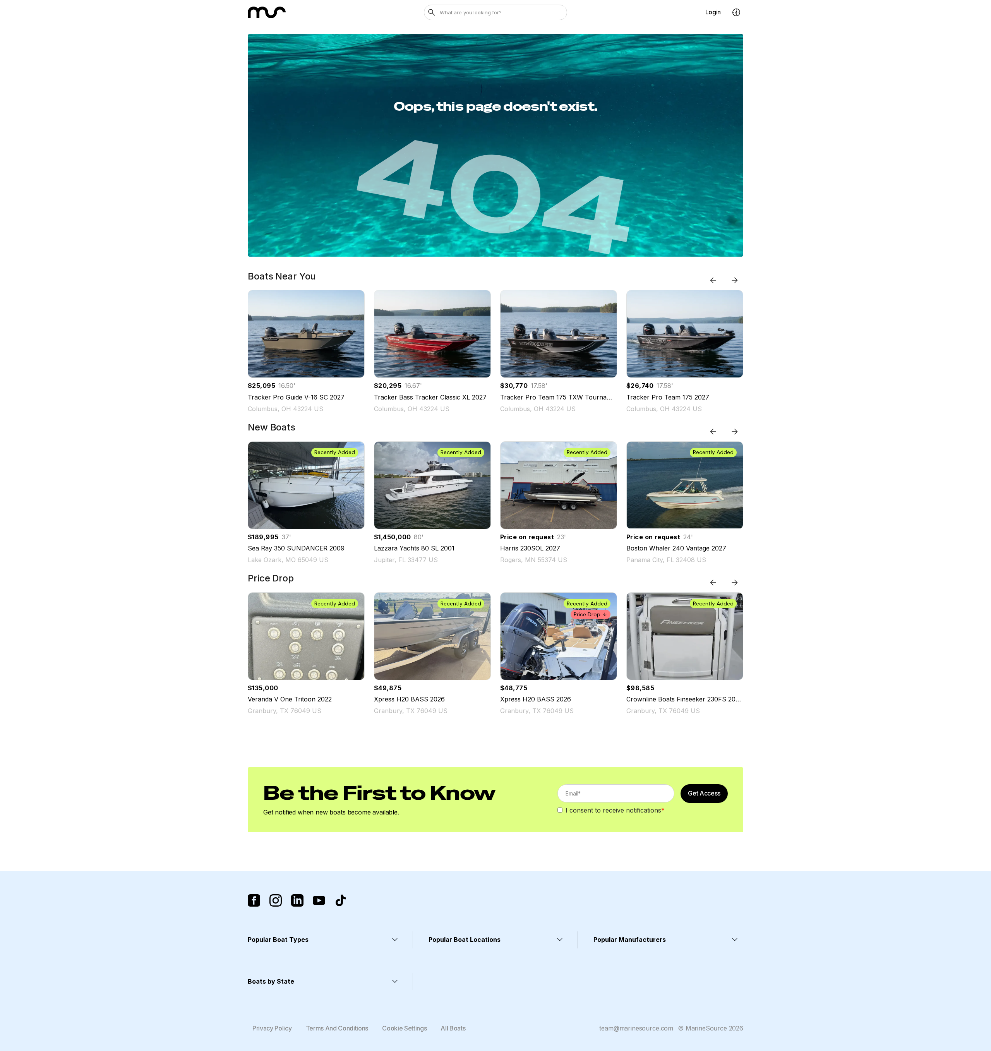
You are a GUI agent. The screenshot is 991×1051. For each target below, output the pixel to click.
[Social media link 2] (275, 900)
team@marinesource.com (636, 1028)
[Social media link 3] (297, 900)
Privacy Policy (272, 1028)
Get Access (704, 793)
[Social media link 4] (319, 900)
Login (713, 12)
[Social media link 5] (340, 900)
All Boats (453, 1028)
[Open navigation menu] (736, 12)
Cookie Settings (404, 1028)
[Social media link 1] (254, 900)
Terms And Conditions (337, 1028)
